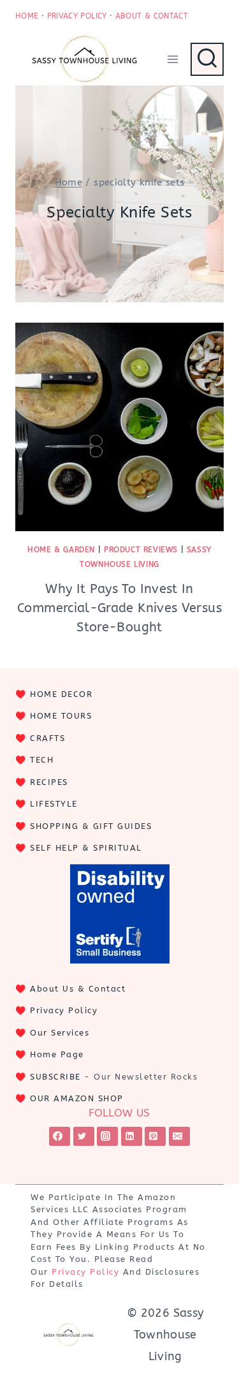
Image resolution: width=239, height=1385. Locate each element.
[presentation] (119, 427)
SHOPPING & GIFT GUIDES (91, 826)
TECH (42, 760)
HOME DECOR (61, 694)
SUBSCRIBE (55, 1076)
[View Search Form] (207, 59)
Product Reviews (141, 549)
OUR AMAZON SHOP (77, 1098)
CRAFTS (47, 738)
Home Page (57, 1054)
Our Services (59, 1032)
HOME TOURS (61, 716)
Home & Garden (61, 549)
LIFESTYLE (54, 804)
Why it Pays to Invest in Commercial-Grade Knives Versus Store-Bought (119, 608)
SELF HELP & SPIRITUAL (86, 848)
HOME (26, 15)
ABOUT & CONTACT (151, 15)
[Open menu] (172, 59)
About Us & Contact (78, 988)
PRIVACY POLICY (77, 15)
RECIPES (49, 782)
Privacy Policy (64, 1010)
